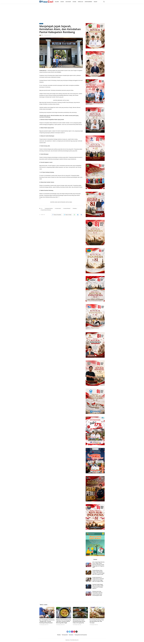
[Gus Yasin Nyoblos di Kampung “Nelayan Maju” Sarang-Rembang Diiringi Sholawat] (46, 612)
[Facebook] (67, 632)
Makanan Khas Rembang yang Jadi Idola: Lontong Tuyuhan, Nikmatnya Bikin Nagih (63, 621)
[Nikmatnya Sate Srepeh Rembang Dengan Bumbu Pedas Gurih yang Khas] (80, 612)
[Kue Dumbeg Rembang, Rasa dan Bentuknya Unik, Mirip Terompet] (97, 612)
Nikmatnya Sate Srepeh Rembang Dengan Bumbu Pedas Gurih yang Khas (79, 621)
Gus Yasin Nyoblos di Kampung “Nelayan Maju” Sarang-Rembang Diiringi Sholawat (46, 621)
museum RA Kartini (67, 208)
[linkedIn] (77, 214)
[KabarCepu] (46, 1)
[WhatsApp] (74, 214)
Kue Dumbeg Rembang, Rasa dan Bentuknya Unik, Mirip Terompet (97, 621)
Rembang (74, 208)
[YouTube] (74, 632)
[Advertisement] (72, 12)
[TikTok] (76, 632)
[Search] (104, 1)
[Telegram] (81, 214)
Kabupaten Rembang (49, 208)
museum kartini (58, 208)
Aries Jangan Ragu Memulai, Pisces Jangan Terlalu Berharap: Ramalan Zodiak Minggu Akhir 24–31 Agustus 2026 (98, 564)
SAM (42, 35)
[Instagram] (72, 632)
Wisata (41, 23)
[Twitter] (70, 632)
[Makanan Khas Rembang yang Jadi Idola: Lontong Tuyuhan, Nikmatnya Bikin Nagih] (63, 612)
